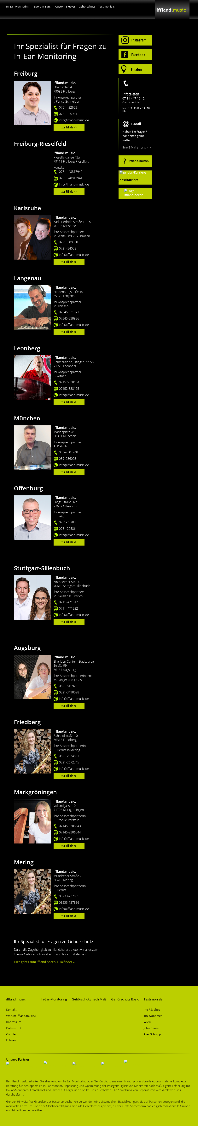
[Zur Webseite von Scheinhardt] (134, 1065)
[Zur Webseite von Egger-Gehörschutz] (21, 1067)
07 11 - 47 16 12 (133, 98)
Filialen (11, 1040)
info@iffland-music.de (74, 120)
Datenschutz (14, 1028)
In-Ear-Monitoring (17, 6)
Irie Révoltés (152, 1009)
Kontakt (11, 1009)
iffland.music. (16, 999)
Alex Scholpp (152, 1034)
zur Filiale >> (69, 127)
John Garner (152, 1028)
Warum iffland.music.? (21, 1016)
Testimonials (106, 6)
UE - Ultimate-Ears (76, 7)
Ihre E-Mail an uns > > (136, 147)
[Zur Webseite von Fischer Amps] (84, 1067)
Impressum (13, 1022)
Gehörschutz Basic (125, 999)
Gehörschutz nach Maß (89, 999)
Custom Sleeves (65, 6)
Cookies (11, 1034)
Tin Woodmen (153, 1016)
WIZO (147, 1022)
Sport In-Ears (42, 6)
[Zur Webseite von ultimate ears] (55, 1067)
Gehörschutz (87, 6)
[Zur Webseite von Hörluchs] (109, 1067)
